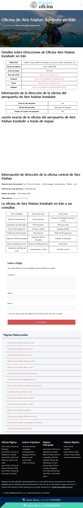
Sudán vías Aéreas (28, 463)
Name (10, 293)
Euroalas (67, 449)
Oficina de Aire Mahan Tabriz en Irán (20, 367)
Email (10, 303)
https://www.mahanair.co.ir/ (49, 75)
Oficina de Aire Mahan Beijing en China (21, 361)
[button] (80, 5)
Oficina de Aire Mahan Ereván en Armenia (22, 373)
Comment (11, 275)
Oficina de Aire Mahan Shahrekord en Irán (22, 416)
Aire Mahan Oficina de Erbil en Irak (20, 392)
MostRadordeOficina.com (18, 493)
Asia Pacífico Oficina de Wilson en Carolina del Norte (10, 460)
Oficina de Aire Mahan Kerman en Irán (21, 343)
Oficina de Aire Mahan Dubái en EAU (21, 398)
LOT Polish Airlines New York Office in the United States (51, 473)
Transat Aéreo (26, 460)
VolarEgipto (26, 449)
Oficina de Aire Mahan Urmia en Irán (20, 349)
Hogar (4, 25)
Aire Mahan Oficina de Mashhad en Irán (21, 379)
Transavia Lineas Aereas (72, 454)
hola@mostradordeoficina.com (62, 487)
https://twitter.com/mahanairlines (49, 83)
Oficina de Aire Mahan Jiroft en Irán (20, 429)
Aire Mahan (10, 25)
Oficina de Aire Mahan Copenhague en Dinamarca (25, 422)
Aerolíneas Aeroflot (29, 446)
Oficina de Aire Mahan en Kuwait (19, 410)
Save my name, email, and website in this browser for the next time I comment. (36, 314)
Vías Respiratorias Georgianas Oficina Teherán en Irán (29, 454)
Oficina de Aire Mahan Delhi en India (20, 404)
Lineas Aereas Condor (71, 452)
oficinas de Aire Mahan (20, 198)
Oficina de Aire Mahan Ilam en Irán (20, 355)
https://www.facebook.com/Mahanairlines (49, 79)
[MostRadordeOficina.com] (41, 5)
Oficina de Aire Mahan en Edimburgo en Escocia (24, 386)
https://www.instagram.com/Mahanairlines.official (49, 87)
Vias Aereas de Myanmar (72, 457)
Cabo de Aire (68, 446)
